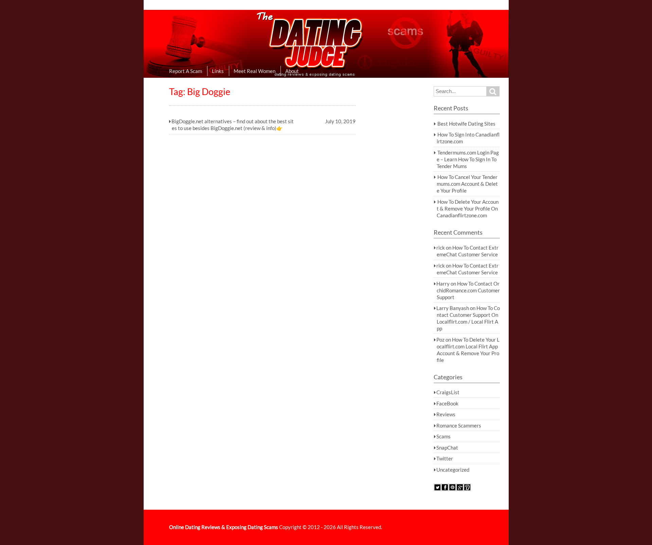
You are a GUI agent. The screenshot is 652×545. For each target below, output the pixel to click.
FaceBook (447, 403)
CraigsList (447, 392)
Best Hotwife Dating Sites (466, 124)
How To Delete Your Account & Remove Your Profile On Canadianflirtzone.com (468, 208)
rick (440, 247)
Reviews (445, 414)
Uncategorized (452, 470)
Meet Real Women (254, 71)
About (292, 71)
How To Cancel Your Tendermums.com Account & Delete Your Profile (467, 184)
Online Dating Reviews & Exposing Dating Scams (223, 527)
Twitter (444, 458)
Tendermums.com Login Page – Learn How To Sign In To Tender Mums (468, 159)
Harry (443, 283)
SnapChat (447, 447)
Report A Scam (185, 71)
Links (218, 71)
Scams (443, 436)
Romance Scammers (458, 425)
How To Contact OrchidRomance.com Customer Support (468, 290)
